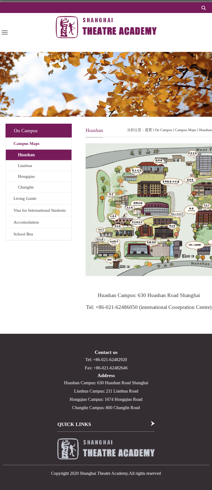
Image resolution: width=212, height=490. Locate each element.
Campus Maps (185, 130)
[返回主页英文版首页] (107, 27)
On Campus (163, 130)
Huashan (205, 130)
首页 (148, 130)
